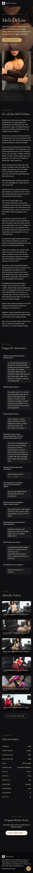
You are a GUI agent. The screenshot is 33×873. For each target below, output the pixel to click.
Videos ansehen (12, 40)
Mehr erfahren (10, 45)
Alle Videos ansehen (16, 716)
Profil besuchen (16, 833)
